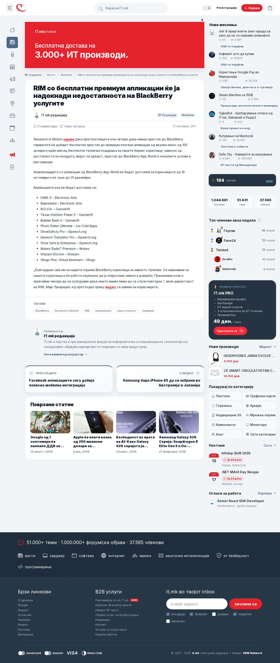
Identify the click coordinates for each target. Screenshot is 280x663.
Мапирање (25, 634)
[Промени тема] (207, 8)
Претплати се (227, 331)
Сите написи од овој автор (63, 354)
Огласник (25, 615)
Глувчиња (224, 405)
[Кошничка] (270, 8)
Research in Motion (67, 310)
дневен (223, 614)
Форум (23, 605)
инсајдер (178, 614)
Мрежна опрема (263, 415)
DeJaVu (227, 259)
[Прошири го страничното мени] (10, 8)
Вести (51, 74)
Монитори (258, 425)
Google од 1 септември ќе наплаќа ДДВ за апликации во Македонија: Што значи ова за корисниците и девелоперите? (46, 441)
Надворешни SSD (229, 415)
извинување (103, 310)
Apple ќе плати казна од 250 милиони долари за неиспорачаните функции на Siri (92, 441)
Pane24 (230, 240)
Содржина (35, 74)
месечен (178, 621)
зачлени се (245, 604)
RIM (87, 310)
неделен (245, 614)
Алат (220, 434)
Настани (24, 629)
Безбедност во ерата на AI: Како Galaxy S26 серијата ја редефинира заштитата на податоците (135, 441)
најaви (68, 139)
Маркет (265, 347)
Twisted (222, 250)
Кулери (255, 405)
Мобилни (66, 74)
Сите (268, 445)
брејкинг (201, 614)
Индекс (23, 624)
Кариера (265, 493)
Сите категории (263, 434)
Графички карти (263, 396)
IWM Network (252, 653)
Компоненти (226, 425)
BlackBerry (42, 310)
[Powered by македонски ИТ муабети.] (21, 8)
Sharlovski (229, 269)
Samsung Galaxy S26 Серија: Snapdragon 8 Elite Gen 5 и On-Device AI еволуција (178, 441)
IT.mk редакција (54, 115)
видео (110, 287)
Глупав (229, 231)
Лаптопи (223, 396)
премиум (148, 310)
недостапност (126, 310)
